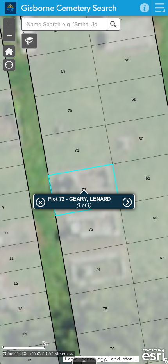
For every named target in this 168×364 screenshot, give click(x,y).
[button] (29, 41)
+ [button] (9, 23)
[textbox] (64, 24)
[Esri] (153, 355)
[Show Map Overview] (165, 361)
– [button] (9, 35)
